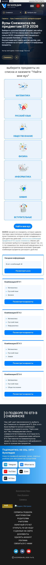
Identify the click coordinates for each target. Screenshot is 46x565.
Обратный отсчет (23, 525)
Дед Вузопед (23, 495)
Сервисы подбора (23, 512)
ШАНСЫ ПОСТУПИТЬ (36, 1)
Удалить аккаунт (23, 537)
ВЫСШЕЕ (5, 1)
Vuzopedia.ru (19, 557)
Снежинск (7, 57)
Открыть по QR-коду (23, 528)
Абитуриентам (23, 515)
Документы (23, 534)
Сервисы (5, 18)
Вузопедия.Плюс (23, 491)
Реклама (23, 540)
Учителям (23, 521)
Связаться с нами (23, 543)
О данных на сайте (23, 531)
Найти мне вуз (23, 226)
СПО (11, 1)
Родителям (23, 518)
